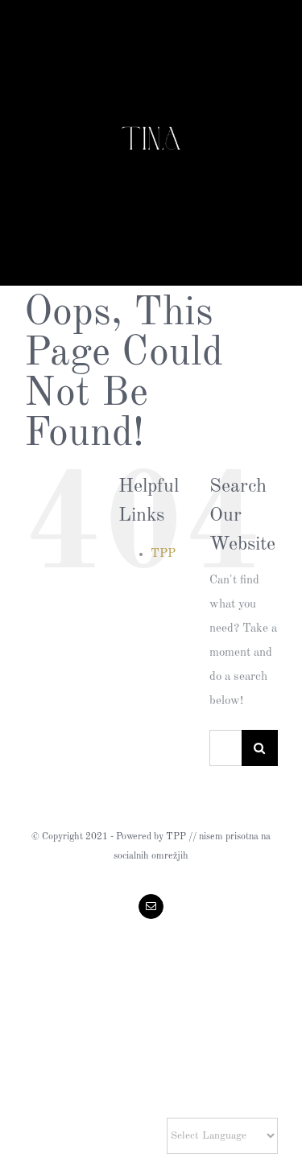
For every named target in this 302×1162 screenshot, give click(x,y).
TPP (163, 554)
